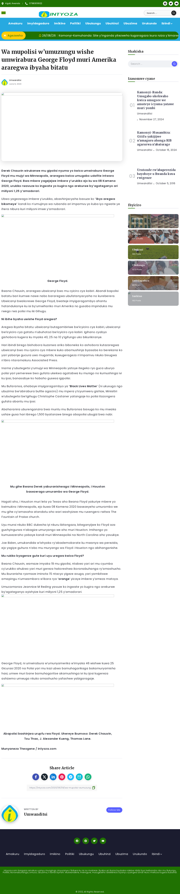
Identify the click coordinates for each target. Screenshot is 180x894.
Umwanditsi (15, 80)
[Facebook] (165, 3)
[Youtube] (176, 3)
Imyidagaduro (140, 280)
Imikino (137, 296)
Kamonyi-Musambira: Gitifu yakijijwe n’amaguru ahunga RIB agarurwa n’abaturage (154, 138)
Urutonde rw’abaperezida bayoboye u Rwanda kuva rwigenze (156, 174)
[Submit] (173, 13)
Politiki (136, 234)
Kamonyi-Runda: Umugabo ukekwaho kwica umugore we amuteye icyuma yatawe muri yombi (155, 100)
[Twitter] (171, 3)
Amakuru (137, 218)
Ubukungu (138, 265)
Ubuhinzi (137, 249)
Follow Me (114, 810)
